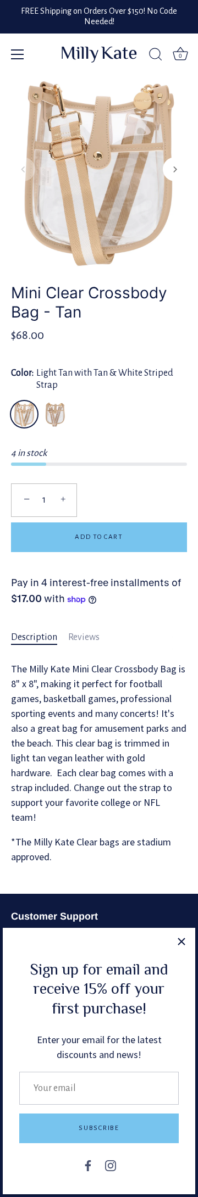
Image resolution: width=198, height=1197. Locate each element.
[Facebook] (88, 1165)
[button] (23, 169)
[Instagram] (110, 1165)
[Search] (156, 56)
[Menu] (18, 54)
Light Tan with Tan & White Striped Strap (24, 414)
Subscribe (99, 1128)
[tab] (39, 637)
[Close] (181, 941)
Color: (92, 379)
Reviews (84, 637)
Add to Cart (99, 537)
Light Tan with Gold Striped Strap (55, 414)
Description (34, 637)
